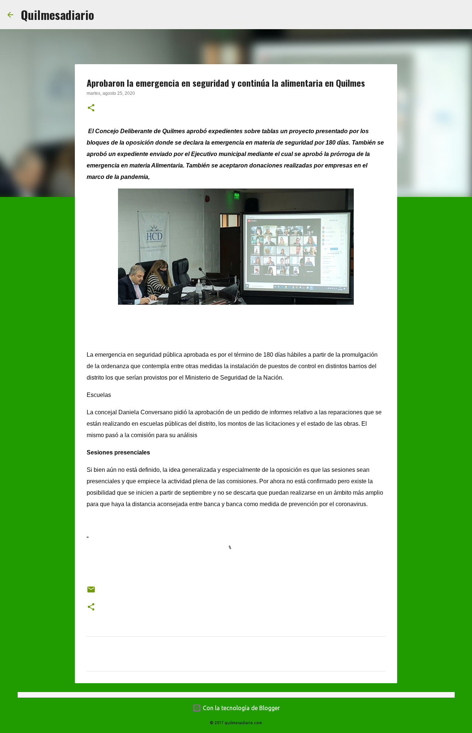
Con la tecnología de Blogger (240, 708)
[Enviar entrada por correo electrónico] (91, 592)
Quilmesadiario (57, 14)
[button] (91, 108)
